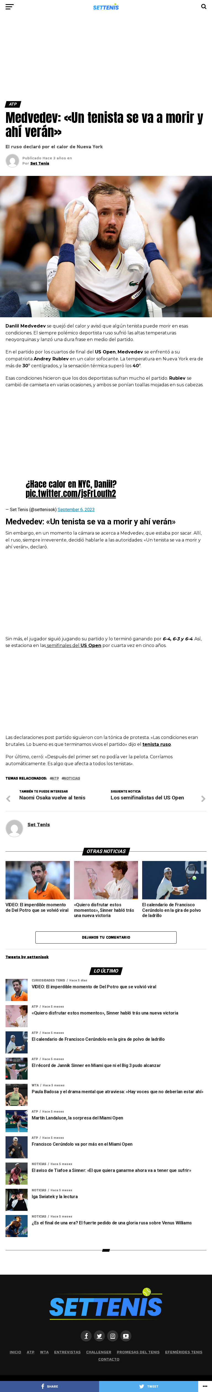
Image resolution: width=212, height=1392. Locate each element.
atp (55, 778)
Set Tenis (39, 163)
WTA (44, 1352)
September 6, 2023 (76, 509)
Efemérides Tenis (183, 1352)
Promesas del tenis (138, 1352)
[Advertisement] (106, 60)
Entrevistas (67, 1352)
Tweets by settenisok (27, 957)
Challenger (98, 1352)
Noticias (72, 778)
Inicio (15, 1352)
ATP (31, 1352)
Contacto (109, 1359)
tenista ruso (156, 744)
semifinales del (73, 645)
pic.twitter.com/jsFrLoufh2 (71, 493)
